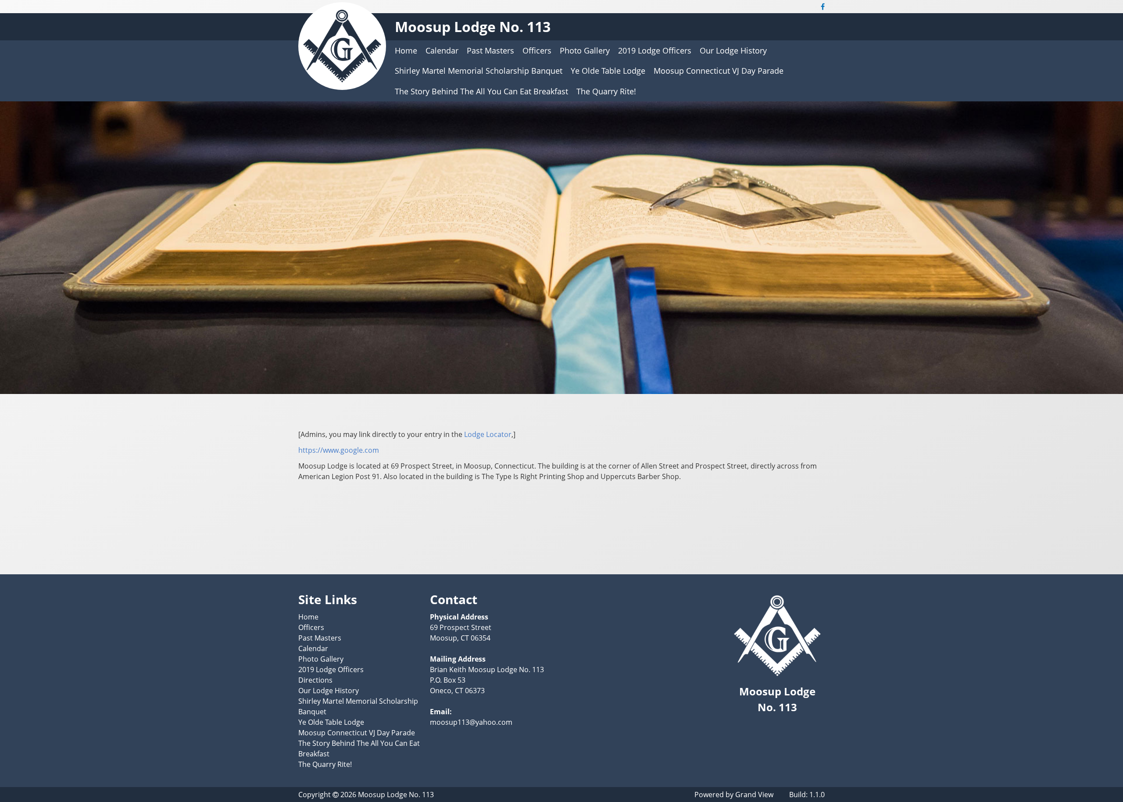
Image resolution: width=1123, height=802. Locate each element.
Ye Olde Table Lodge (608, 70)
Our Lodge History (733, 50)
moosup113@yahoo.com (471, 722)
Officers (536, 50)
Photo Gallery (585, 50)
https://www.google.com (338, 450)
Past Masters (490, 50)
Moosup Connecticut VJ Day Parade (718, 70)
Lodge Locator (487, 434)
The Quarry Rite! (606, 91)
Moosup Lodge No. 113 (473, 26)
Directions (315, 680)
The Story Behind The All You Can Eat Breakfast (481, 91)
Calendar (442, 50)
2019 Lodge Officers (654, 50)
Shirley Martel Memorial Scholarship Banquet (478, 70)
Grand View (754, 794)
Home (406, 50)
